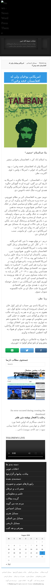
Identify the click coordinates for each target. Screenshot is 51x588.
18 (14, 553)
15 (37, 549)
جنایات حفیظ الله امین (28, 41)
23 (42, 553)
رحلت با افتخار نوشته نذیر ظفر (30, 417)
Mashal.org (42, 63)
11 (14, 549)
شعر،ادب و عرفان (15, 488)
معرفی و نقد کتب (14, 528)
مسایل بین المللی (14, 518)
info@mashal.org (38, 584)
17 (9, 553)
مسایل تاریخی (13, 523)
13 (26, 549)
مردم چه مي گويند (15, 503)
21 (31, 553)
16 (42, 549)
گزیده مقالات (12, 498)
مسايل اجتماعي (31, 63)
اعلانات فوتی (12, 469)
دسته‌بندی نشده (13, 479)
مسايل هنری (12, 513)
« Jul (8, 564)
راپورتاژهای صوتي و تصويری (20, 483)
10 (9, 549)
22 (37, 553)
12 (20, 549)
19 (20, 553)
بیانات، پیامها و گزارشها (17, 474)
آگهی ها (30, 580)
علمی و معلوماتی (14, 493)
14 (31, 549)
